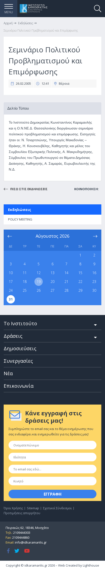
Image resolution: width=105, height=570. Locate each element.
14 (66, 272)
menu (8, 12)
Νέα (8, 373)
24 (11, 290)
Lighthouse (91, 565)
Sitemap (33, 508)
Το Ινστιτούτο (20, 323)
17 (11, 281)
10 (11, 272)
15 (80, 272)
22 (80, 281)
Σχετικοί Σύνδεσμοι (57, 508)
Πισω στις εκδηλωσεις (29, 189)
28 (66, 290)
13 (52, 272)
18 (25, 281)
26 (39, 290)
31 (11, 299)
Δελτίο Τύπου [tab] (18, 108)
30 (94, 290)
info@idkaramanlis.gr (31, 542)
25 (25, 290)
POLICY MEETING (20, 219)
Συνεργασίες (18, 361)
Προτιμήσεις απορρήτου (22, 513)
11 (25, 272)
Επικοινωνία (18, 386)
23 (94, 281)
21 (66, 281)
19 (39, 281)
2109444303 (21, 532)
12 (39, 272)
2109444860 (20, 537)
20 (52, 281)
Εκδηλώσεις (19, 209)
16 (94, 272)
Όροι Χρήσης (13, 508)
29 (80, 290)
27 (52, 290)
